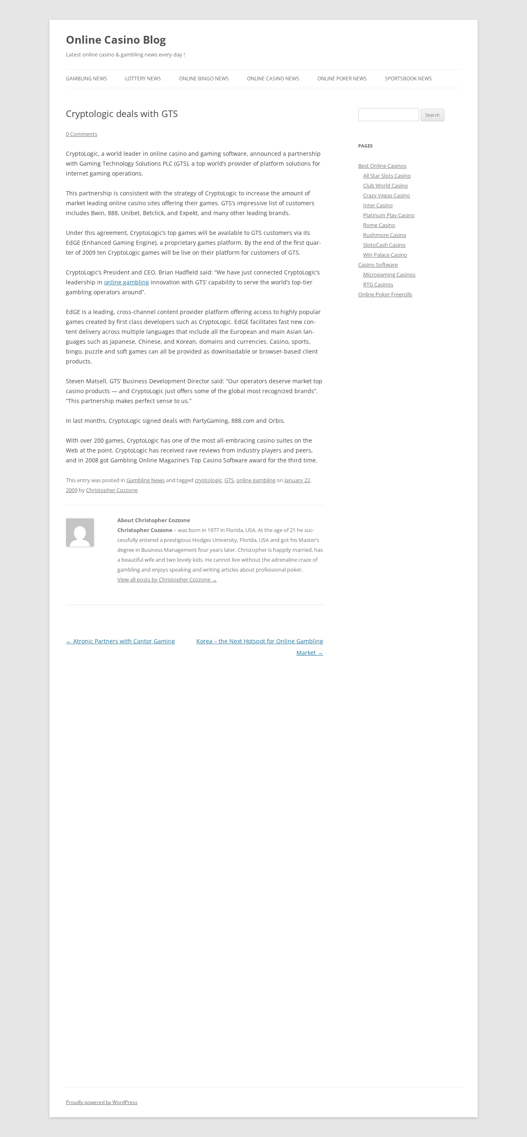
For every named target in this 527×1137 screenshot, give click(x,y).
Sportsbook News (408, 78)
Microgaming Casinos (389, 274)
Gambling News (86, 78)
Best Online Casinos (382, 165)
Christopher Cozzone (112, 490)
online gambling (126, 282)
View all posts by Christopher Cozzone (167, 579)
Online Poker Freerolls (385, 294)
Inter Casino (378, 205)
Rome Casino (379, 225)
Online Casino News (273, 78)
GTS (229, 480)
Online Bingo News (204, 78)
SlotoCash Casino (384, 244)
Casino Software (378, 264)
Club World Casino (385, 185)
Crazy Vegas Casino (386, 195)
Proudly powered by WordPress (102, 1102)
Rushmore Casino (384, 235)
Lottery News (143, 78)
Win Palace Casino (385, 254)
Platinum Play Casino (389, 215)
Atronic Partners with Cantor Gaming (120, 641)
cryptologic (208, 480)
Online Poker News (342, 78)
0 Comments (81, 134)
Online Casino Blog (116, 39)
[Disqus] (194, 762)
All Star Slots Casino (387, 175)
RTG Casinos (378, 284)
